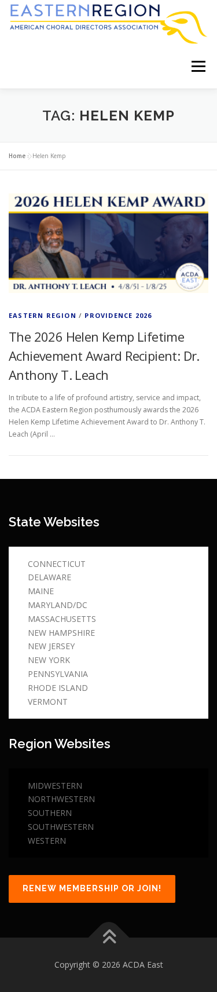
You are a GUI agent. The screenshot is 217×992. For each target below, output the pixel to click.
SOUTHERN (50, 812)
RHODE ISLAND (58, 687)
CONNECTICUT (57, 563)
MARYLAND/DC (57, 604)
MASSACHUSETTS (62, 618)
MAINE (41, 590)
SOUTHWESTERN (61, 826)
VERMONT (48, 701)
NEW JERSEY (51, 645)
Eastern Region (42, 315)
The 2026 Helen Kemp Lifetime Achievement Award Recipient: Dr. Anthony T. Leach (104, 355)
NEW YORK (49, 659)
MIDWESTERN (55, 785)
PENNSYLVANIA (58, 673)
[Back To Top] (108, 937)
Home (17, 156)
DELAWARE (49, 577)
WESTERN (47, 840)
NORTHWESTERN (61, 798)
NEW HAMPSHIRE (61, 632)
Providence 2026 (118, 315)
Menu (197, 67)
